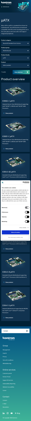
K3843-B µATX (8, 272)
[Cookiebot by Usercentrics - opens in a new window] (22, 182)
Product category (6, 40)
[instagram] (8, 413)
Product (3, 62)
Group (5, 345)
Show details (22, 227)
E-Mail (4, 404)
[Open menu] (28, 2)
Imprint (5, 353)
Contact (5, 400)
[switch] (27, 212)
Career (4, 390)
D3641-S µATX (8, 305)
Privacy (5, 356)
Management (6, 350)
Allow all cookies (15, 232)
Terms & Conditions (8, 360)
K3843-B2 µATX (9, 172)
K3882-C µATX (8, 101)
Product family (5, 55)
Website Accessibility (8, 387)
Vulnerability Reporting (9, 383)
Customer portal (7, 373)
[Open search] (23, 2)
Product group (5, 47)
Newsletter (6, 407)
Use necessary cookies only (15, 237)
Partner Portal (6, 377)
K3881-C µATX (8, 136)
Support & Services (8, 380)
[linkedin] (4, 413)
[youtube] (11, 413)
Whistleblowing (7, 363)
